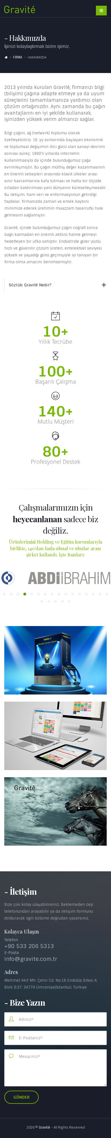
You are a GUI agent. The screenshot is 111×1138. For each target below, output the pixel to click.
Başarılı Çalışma (55, 381)
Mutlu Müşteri (56, 421)
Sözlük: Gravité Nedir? (30, 284)
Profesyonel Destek (55, 462)
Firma (17, 57)
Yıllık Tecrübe (55, 342)
